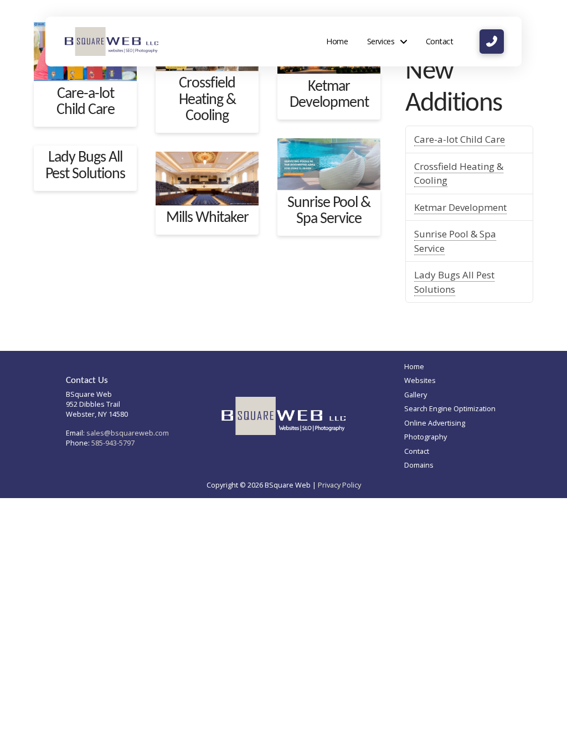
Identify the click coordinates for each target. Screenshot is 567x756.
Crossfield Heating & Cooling (207, 100)
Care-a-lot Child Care (85, 102)
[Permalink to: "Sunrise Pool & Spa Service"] (328, 164)
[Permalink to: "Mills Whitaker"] (207, 178)
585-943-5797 (113, 443)
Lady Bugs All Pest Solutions (85, 166)
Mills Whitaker (207, 218)
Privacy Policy (339, 485)
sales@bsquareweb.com (127, 433)
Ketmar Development (329, 95)
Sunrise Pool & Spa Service (328, 211)
